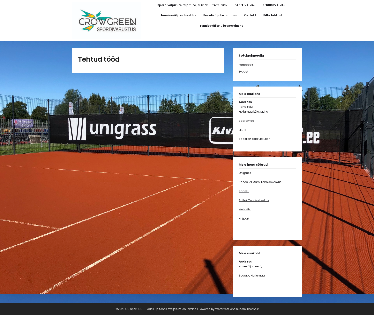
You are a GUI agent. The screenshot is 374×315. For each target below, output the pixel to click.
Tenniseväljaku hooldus (178, 15)
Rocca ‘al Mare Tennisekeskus (260, 182)
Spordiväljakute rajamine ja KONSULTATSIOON (192, 5)
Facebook (246, 65)
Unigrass (245, 173)
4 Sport (244, 218)
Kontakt (250, 15)
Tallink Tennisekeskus (254, 200)
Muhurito (245, 209)
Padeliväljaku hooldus (220, 15)
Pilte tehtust (273, 15)
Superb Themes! (247, 309)
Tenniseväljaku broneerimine (221, 26)
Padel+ (244, 191)
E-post (244, 71)
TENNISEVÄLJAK (274, 5)
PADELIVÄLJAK (245, 5)
